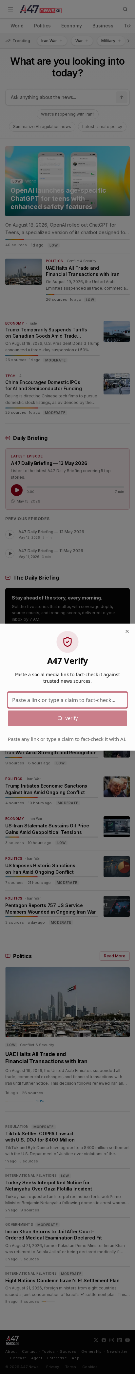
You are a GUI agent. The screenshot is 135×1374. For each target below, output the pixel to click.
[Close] (127, 631)
